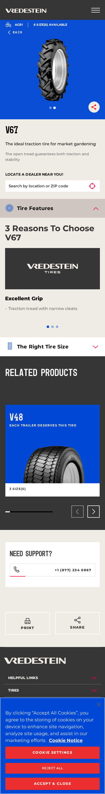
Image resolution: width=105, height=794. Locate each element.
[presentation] (77, 511)
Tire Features (35, 208)
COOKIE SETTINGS (52, 752)
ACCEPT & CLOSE (52, 783)
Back (18, 32)
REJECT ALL (52, 768)
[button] (50, 108)
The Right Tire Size (43, 347)
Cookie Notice (66, 740)
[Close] (98, 704)
